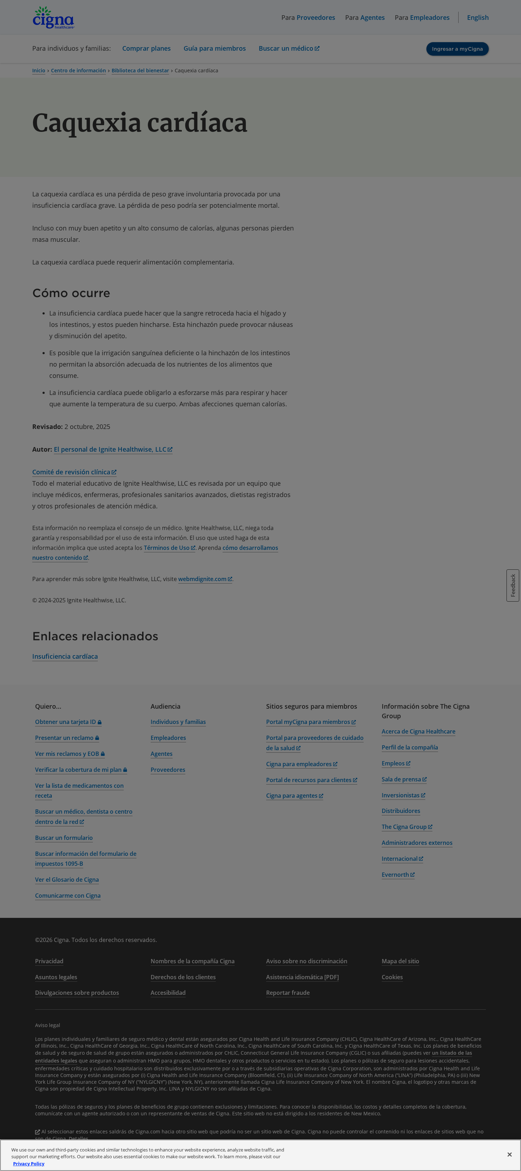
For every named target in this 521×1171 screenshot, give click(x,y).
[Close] (509, 1154)
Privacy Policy (28, 1163)
